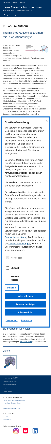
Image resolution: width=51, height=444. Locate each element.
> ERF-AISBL (7, 419)
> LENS (5, 417)
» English (22, 2)
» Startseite (6, 2)
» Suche (14, 2)
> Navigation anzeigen (10, 14)
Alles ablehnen (25, 296)
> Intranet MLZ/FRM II (10, 381)
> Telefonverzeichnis (9, 384)
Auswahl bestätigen (25, 304)
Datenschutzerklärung (16, 237)
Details (10, 287)
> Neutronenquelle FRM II (11, 378)
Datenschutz (12, 320)
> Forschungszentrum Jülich (12, 408)
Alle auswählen (25, 312)
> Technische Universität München (14, 400)
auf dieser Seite (26, 342)
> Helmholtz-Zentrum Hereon (12, 403)
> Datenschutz (7, 391)
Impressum (26, 320)
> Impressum (7, 388)
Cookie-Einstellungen (19, 243)
